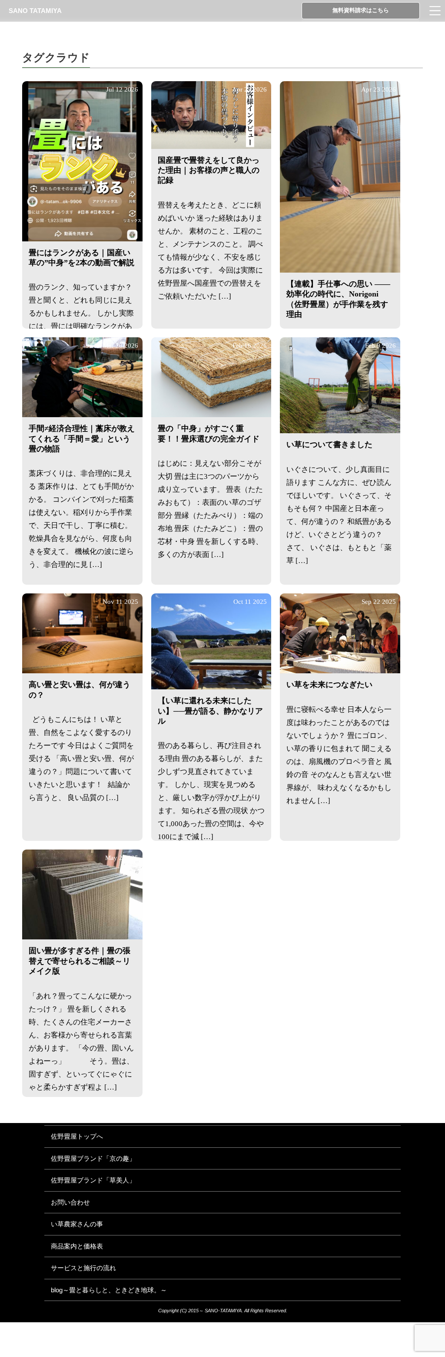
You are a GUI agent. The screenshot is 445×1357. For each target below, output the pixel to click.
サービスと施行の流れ (83, 1267)
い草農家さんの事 (77, 1224)
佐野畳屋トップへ (77, 1136)
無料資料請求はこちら (360, 10)
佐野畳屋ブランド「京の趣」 (93, 1158)
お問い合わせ (70, 1202)
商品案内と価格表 (77, 1246)
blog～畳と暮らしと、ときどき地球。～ (109, 1290)
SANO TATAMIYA (35, 10)
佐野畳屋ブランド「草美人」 (93, 1180)
